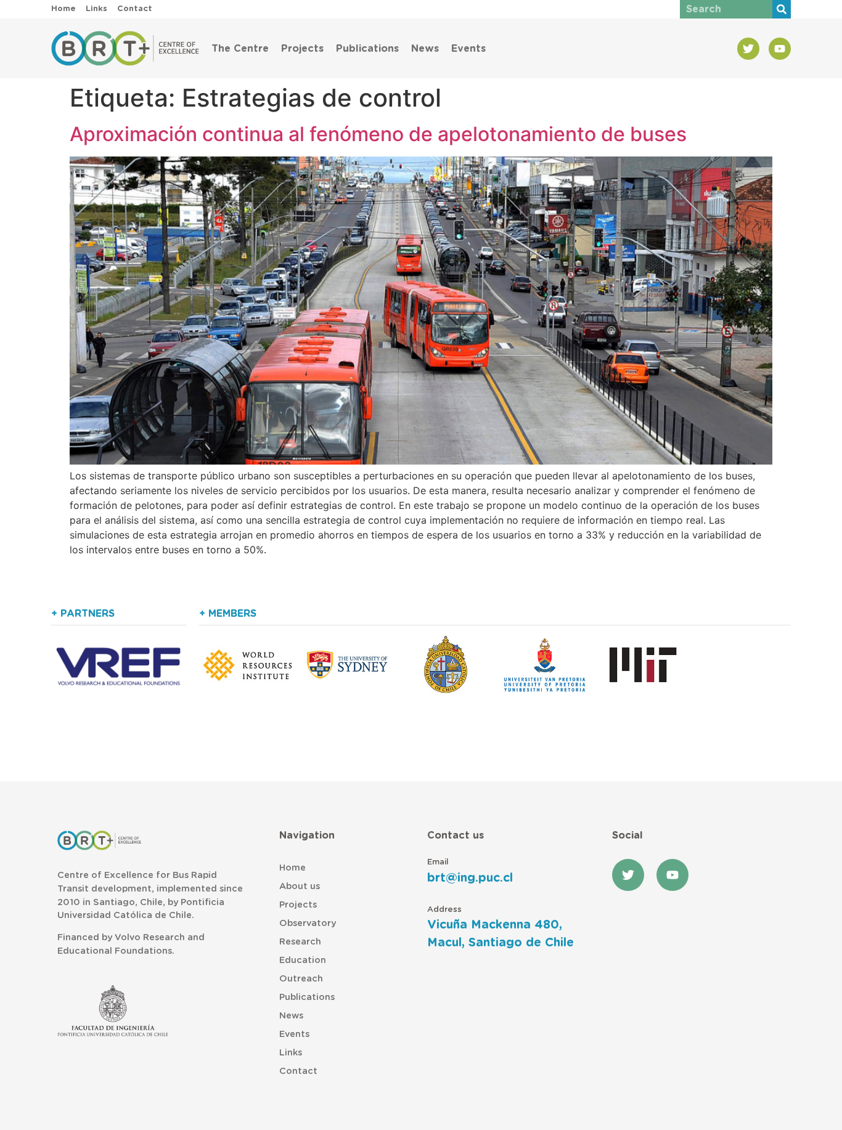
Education (302, 960)
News (425, 49)
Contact (298, 1071)
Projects (302, 49)
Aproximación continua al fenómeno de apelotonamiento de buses (378, 134)
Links (290, 1052)
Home (292, 867)
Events (468, 49)
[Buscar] (781, 9)
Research (300, 941)
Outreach (301, 978)
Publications (367, 49)
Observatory (307, 923)
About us (299, 886)
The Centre (240, 49)
